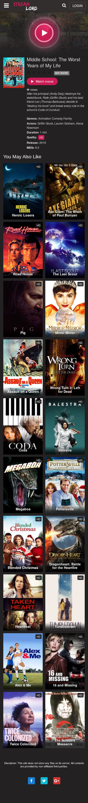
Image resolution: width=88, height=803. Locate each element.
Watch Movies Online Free (26, 6)
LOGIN (78, 5)
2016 (42, 142)
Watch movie (44, 81)
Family (67, 118)
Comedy (57, 118)
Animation (44, 118)
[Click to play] (44, 32)
